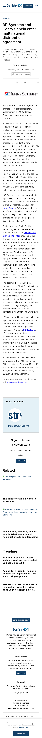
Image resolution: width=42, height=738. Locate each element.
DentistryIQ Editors (21, 65)
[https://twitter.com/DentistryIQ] (24, 692)
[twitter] (21, 82)
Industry (6, 18)
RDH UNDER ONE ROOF (21, 703)
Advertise (13, 716)
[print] (38, 82)
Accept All (21, 733)
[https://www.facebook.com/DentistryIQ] (14, 692)
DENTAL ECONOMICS (20, 706)
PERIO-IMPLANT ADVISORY (18, 708)
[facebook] (13, 82)
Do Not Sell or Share (26, 716)
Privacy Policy (24, 727)
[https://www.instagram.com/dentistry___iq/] (17, 692)
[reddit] (25, 82)
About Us (6, 716)
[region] (21, 728)
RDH (32, 708)
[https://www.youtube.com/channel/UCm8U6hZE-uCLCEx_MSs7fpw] (27, 692)
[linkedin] (17, 82)
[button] (4, 5)
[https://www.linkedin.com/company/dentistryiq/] (20, 692)
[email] (29, 82)
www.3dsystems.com (17, 382)
